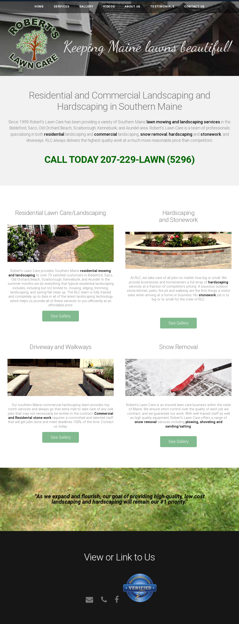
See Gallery (61, 316)
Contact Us (194, 6)
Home (39, 6)
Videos (109, 6)
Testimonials (162, 6)
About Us (132, 6)
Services (61, 6)
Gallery (86, 6)
